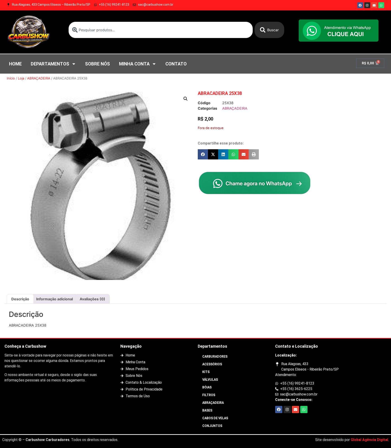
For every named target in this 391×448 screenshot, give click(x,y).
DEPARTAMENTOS (50, 64)
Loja (21, 78)
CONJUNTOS (212, 426)
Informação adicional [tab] (54, 299)
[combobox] (161, 30)
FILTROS (208, 395)
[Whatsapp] (381, 5)
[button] (185, 99)
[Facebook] (360, 5)
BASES (207, 410)
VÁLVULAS (210, 379)
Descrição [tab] (20, 299)
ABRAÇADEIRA (38, 78)
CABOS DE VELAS (215, 418)
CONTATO (176, 64)
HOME (15, 64)
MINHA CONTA (134, 64)
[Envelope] (374, 5)
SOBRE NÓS (97, 64)
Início (11, 78)
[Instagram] (367, 5)
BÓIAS (207, 387)
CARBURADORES (214, 356)
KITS (206, 372)
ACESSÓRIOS (212, 364)
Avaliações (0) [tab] (92, 299)
